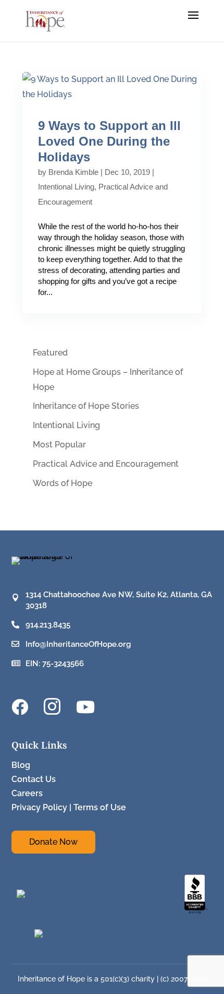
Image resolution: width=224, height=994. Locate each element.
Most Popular (59, 444)
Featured (50, 353)
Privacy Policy (39, 807)
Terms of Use (99, 807)
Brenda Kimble (73, 172)
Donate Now (53, 842)
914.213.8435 (48, 625)
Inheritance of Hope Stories (86, 406)
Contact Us (33, 779)
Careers (27, 793)
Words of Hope (62, 483)
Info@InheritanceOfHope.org (78, 644)
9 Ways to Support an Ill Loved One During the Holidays (109, 141)
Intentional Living (66, 186)
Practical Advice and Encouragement (106, 464)
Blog (20, 765)
